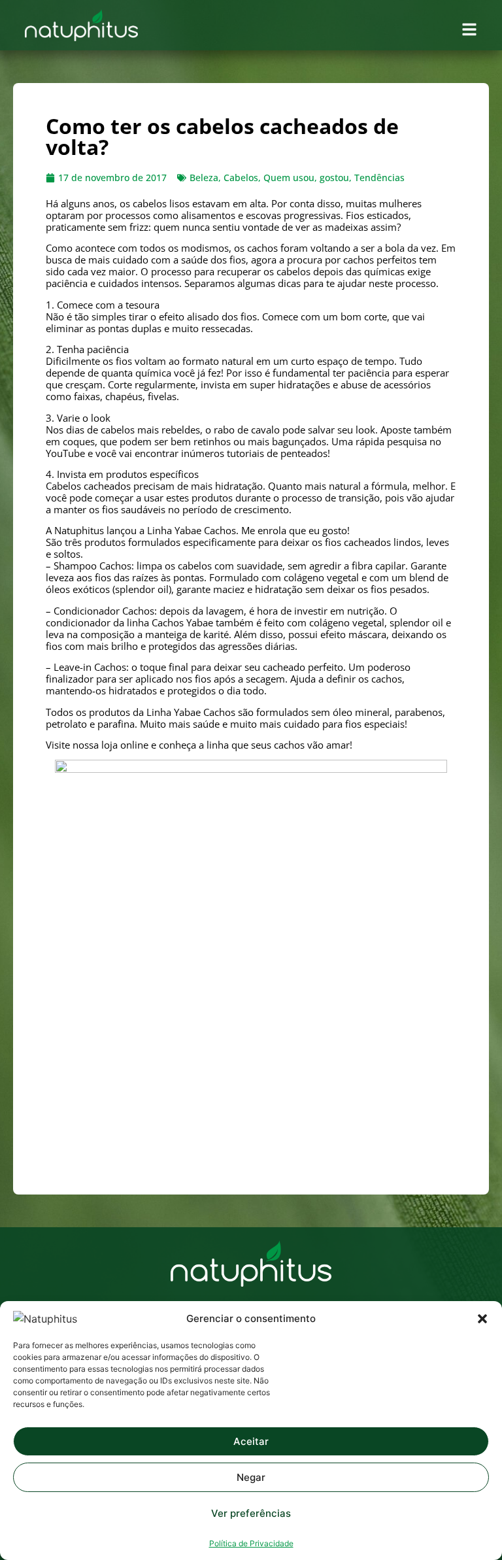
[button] (482, 1318)
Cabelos (241, 177)
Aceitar (251, 1441)
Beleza (204, 177)
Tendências (379, 177)
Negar (251, 1477)
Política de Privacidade (251, 1543)
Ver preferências (251, 1513)
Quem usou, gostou (306, 177)
